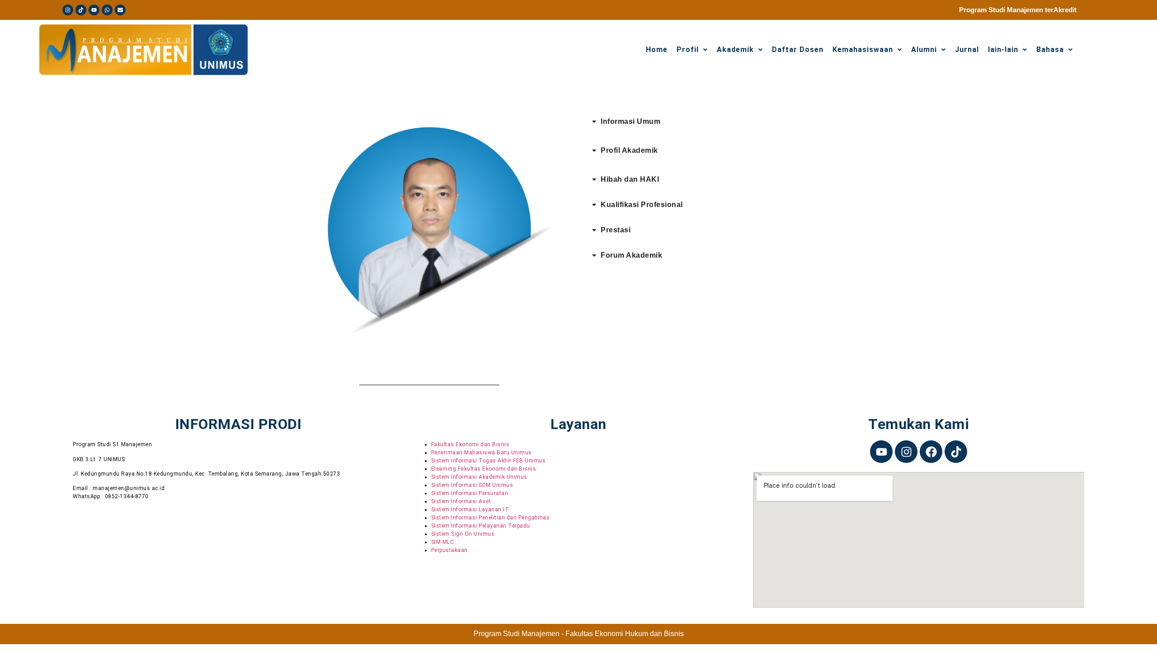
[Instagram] (67, 10)
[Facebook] (931, 451)
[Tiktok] (80, 10)
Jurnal (967, 49)
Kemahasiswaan (862, 49)
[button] (1054, 49)
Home (657, 49)
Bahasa (1050, 49)
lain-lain (1003, 49)
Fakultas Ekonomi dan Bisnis (470, 444)
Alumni (924, 49)
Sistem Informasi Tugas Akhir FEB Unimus (488, 461)
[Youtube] (94, 10)
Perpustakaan (449, 550)
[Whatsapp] (107, 10)
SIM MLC (442, 542)
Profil (688, 49)
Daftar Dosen (797, 49)
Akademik (735, 49)
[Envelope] (120, 10)
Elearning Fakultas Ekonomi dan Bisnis (483, 469)
